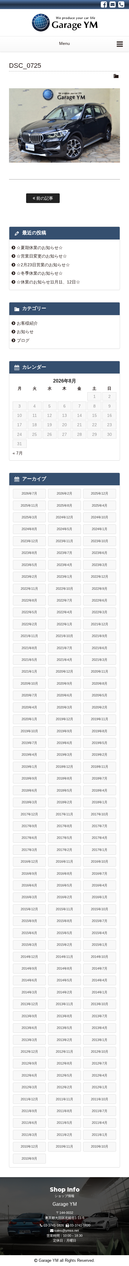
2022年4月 (64, 612)
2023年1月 (64, 576)
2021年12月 (99, 624)
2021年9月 (99, 636)
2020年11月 (99, 671)
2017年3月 (29, 850)
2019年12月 (64, 719)
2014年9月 (29, 968)
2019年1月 (29, 766)
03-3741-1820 (80, 1225)
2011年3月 (29, 1134)
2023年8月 (29, 553)
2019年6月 (64, 743)
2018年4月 (99, 790)
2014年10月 (99, 956)
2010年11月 (64, 1146)
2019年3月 (64, 754)
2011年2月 (64, 1134)
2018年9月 (29, 778)
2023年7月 (64, 553)
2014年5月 (64, 980)
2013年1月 (99, 1040)
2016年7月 (99, 873)
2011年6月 (29, 1122)
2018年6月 (29, 790)
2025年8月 (64, 505)
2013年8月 (64, 1016)
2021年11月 (29, 636)
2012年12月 (29, 1051)
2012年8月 (64, 1063)
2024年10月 (99, 517)
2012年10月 (99, 1051)
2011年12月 (29, 1099)
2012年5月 (64, 1075)
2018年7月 (99, 778)
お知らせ (25, 331)
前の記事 (44, 198)
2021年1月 (29, 671)
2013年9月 (29, 1016)
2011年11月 (64, 1099)
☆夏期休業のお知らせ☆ (39, 247)
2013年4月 (99, 1028)
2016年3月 (29, 897)
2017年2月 (64, 850)
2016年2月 (64, 897)
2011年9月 (29, 1111)
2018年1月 (99, 802)
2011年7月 (99, 1111)
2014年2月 (64, 992)
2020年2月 (99, 707)
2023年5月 (29, 565)
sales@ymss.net (66, 1230)
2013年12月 (29, 1004)
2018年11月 (99, 766)
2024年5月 (64, 529)
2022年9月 (99, 588)
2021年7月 (64, 648)
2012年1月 (99, 1087)
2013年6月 (29, 1028)
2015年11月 (64, 909)
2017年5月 (64, 837)
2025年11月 (29, 505)
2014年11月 (64, 956)
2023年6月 (99, 553)
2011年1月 (99, 1134)
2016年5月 (64, 885)
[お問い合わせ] (113, 4)
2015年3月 (29, 944)
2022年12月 (99, 576)
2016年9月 (29, 873)
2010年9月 (29, 1158)
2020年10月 (29, 683)
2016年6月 (29, 885)
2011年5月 (64, 1122)
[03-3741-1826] (121, 4)
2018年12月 (64, 766)
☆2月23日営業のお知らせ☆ (43, 264)
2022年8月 (29, 600)
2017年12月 (29, 814)
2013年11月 (64, 1004)
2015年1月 (99, 944)
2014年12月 (29, 956)
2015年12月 (29, 909)
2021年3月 (99, 659)
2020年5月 (99, 695)
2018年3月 (29, 802)
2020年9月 (64, 683)
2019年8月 (99, 731)
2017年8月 (64, 826)
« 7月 (18, 453)
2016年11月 (64, 861)
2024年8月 (29, 529)
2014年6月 (29, 980)
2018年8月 (64, 778)
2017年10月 (99, 814)
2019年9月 (64, 731)
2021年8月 (29, 648)
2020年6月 (64, 695)
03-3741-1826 (54, 1225)
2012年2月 (64, 1087)
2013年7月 (99, 1016)
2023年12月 (29, 541)
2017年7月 (99, 826)
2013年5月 (64, 1028)
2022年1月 (64, 624)
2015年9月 (29, 921)
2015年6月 (29, 933)
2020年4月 (29, 707)
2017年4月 (99, 837)
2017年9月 (29, 826)
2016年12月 (29, 861)
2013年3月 (29, 1040)
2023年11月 (64, 541)
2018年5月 (64, 790)
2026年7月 (29, 493)
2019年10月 (29, 731)
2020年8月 (99, 683)
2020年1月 (29, 719)
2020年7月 (29, 695)
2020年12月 (64, 671)
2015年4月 (99, 933)
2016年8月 (64, 873)
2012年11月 (64, 1051)
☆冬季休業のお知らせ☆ (39, 273)
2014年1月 (99, 992)
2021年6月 (99, 648)
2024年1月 (99, 529)
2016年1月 (99, 897)
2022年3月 (99, 612)
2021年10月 (64, 636)
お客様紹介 (27, 323)
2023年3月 (99, 565)
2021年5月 (29, 659)
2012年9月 (29, 1063)
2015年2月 (64, 944)
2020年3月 (64, 707)
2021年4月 (64, 659)
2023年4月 (64, 565)
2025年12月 (99, 493)
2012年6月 (29, 1075)
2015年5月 (64, 933)
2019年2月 (99, 754)
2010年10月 (99, 1146)
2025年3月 (29, 517)
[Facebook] (104, 4)
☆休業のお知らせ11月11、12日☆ (48, 282)
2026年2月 (64, 493)
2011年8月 (64, 1111)
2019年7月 (29, 743)
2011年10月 (99, 1099)
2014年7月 (99, 968)
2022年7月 (64, 600)
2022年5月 (29, 612)
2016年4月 (99, 885)
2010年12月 (29, 1146)
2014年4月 (99, 980)
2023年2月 (29, 576)
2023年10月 (99, 541)
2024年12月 (64, 517)
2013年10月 (99, 1004)
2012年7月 (99, 1063)
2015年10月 (99, 909)
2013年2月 (64, 1040)
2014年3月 (29, 992)
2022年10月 (64, 588)
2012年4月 (99, 1075)
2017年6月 (29, 837)
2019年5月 (99, 743)
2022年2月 (29, 624)
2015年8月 (64, 921)
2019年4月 (29, 754)
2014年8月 (64, 968)
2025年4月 (99, 505)
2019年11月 (99, 719)
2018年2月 (64, 802)
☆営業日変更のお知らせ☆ (41, 256)
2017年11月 (64, 814)
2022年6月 (99, 600)
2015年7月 (99, 921)
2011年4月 (99, 1122)
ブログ (23, 340)
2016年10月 (99, 861)
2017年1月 (99, 850)
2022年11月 (29, 588)
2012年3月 (29, 1087)
